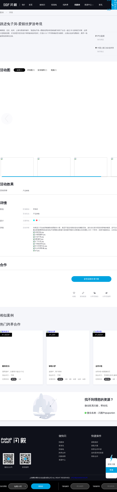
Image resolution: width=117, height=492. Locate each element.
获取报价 (94, 442)
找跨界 (65, 5)
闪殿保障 (62, 456)
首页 (30, 5)
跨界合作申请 (96, 449)
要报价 (40, 486)
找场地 (54, 5)
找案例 (77, 5)
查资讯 (61, 446)
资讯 (100, 5)
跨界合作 (62, 453)
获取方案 (94, 446)
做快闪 (42, 5)
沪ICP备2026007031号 (79, 478)
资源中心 (88, 5)
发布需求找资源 (97, 453)
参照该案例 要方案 (91, 279)
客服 (111, 470)
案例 (2, 12)
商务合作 (94, 456)
